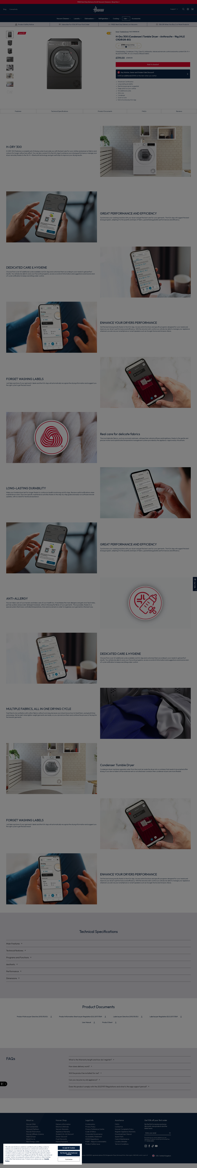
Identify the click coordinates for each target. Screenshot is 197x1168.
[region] (42, 1154)
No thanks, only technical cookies (68, 1153)
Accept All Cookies (69, 1148)
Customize (68, 1159)
